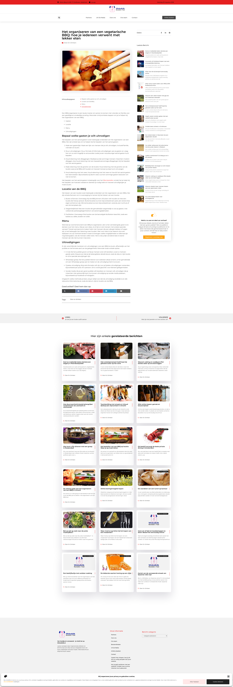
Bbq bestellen (108, 180)
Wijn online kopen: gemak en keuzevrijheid (149, 405)
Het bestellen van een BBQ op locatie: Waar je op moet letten (115, 447)
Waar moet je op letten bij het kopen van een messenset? (116, 531)
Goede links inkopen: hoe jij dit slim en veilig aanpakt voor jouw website (121, 659)
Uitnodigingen (86, 106)
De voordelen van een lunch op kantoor (152, 489)
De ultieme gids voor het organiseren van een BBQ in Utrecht (77, 489)
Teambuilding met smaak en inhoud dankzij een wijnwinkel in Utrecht (114, 405)
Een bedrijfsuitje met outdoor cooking (77, 573)
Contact (134, 17)
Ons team (123, 17)
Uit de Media (115, 647)
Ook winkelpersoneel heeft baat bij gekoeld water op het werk (114, 362)
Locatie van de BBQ (88, 101)
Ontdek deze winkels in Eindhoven (156, 126)
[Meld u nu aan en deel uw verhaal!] (154, 214)
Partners (89, 17)
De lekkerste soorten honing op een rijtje (116, 573)
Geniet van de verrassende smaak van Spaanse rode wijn (152, 574)
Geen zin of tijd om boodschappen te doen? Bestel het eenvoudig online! (151, 531)
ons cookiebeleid (8, 681)
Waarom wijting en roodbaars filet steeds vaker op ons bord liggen (151, 362)
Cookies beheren (218, 681)
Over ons (113, 17)
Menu (83, 104)
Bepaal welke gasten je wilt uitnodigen (94, 99)
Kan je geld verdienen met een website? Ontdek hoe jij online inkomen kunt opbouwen (120, 666)
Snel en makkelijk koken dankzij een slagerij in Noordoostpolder (77, 362)
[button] (228, 676)
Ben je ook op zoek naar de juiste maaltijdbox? (75, 531)
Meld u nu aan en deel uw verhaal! (154, 220)
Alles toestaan (194, 681)
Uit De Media (100, 17)
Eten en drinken (70, 43)
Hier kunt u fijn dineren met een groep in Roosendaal (77, 447)
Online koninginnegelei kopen (112, 489)
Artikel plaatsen (116, 651)
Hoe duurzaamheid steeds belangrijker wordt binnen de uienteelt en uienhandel (78, 405)
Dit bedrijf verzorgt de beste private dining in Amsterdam (151, 447)
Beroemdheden (116, 644)
